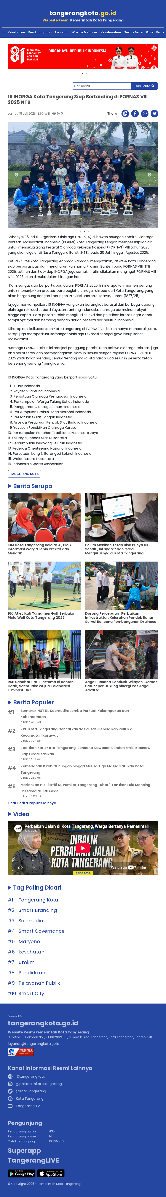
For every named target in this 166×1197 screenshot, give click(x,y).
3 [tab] (89, 232)
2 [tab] (87, 73)
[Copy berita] (125, 113)
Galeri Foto (155, 32)
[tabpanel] (83, 56)
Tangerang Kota (24, 474)
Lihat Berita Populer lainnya (32, 803)
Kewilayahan (111, 32)
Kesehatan (16, 32)
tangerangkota (83, 13)
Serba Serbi (133, 32)
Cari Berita (142, 86)
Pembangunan (40, 32)
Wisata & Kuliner (84, 32)
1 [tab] (82, 73)
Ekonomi (61, 32)
